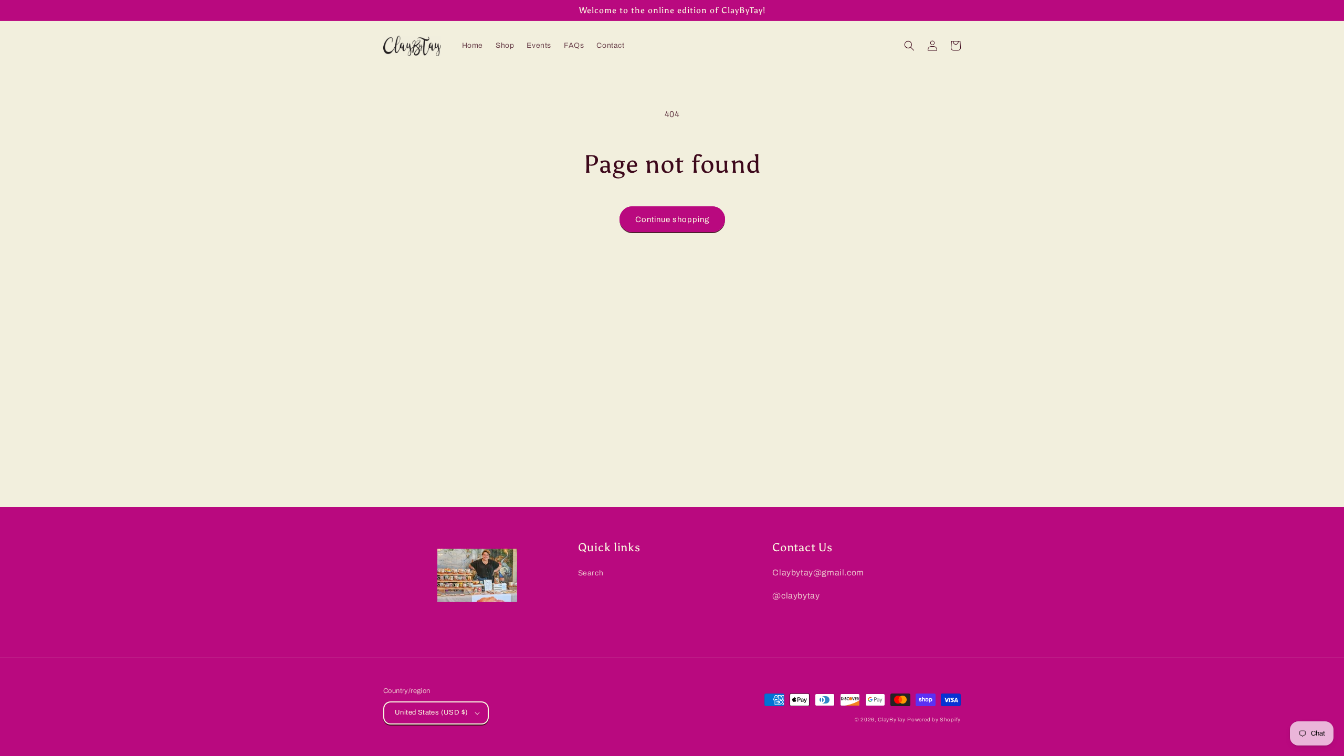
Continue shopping (672, 219)
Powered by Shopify (934, 719)
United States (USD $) (431, 712)
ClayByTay (891, 719)
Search (591, 573)
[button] (909, 45)
